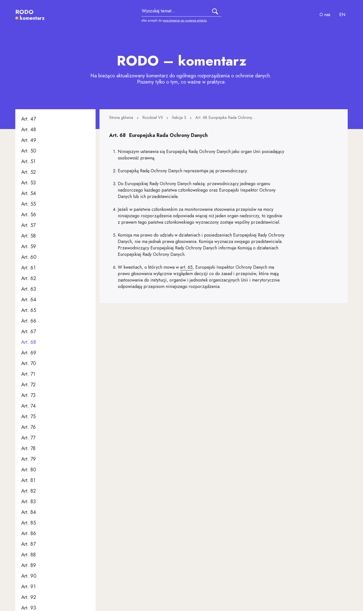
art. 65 (186, 267)
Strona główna (121, 117)
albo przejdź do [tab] (174, 20)
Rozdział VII (153, 117)
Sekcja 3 (179, 117)
